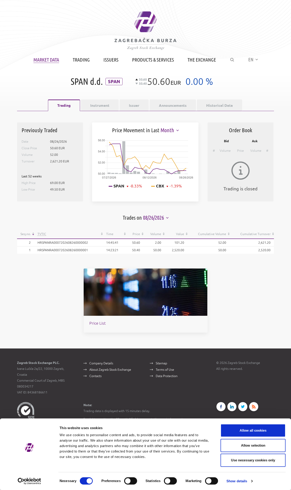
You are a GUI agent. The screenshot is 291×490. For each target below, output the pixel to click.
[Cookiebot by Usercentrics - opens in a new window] (29, 481)
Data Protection (167, 376)
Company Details (101, 363)
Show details (236, 481)
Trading (81, 59)
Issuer (134, 105)
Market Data (46, 59)
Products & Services (153, 59)
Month (168, 130)
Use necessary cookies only (253, 460)
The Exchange (202, 59)
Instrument (99, 105)
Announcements (173, 105)
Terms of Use (165, 369)
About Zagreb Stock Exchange (110, 369)
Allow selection (253, 445)
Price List (97, 323)
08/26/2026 (154, 218)
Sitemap (161, 363)
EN (251, 59)
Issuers (110, 59)
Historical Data (219, 105)
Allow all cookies (253, 430)
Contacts (95, 376)
